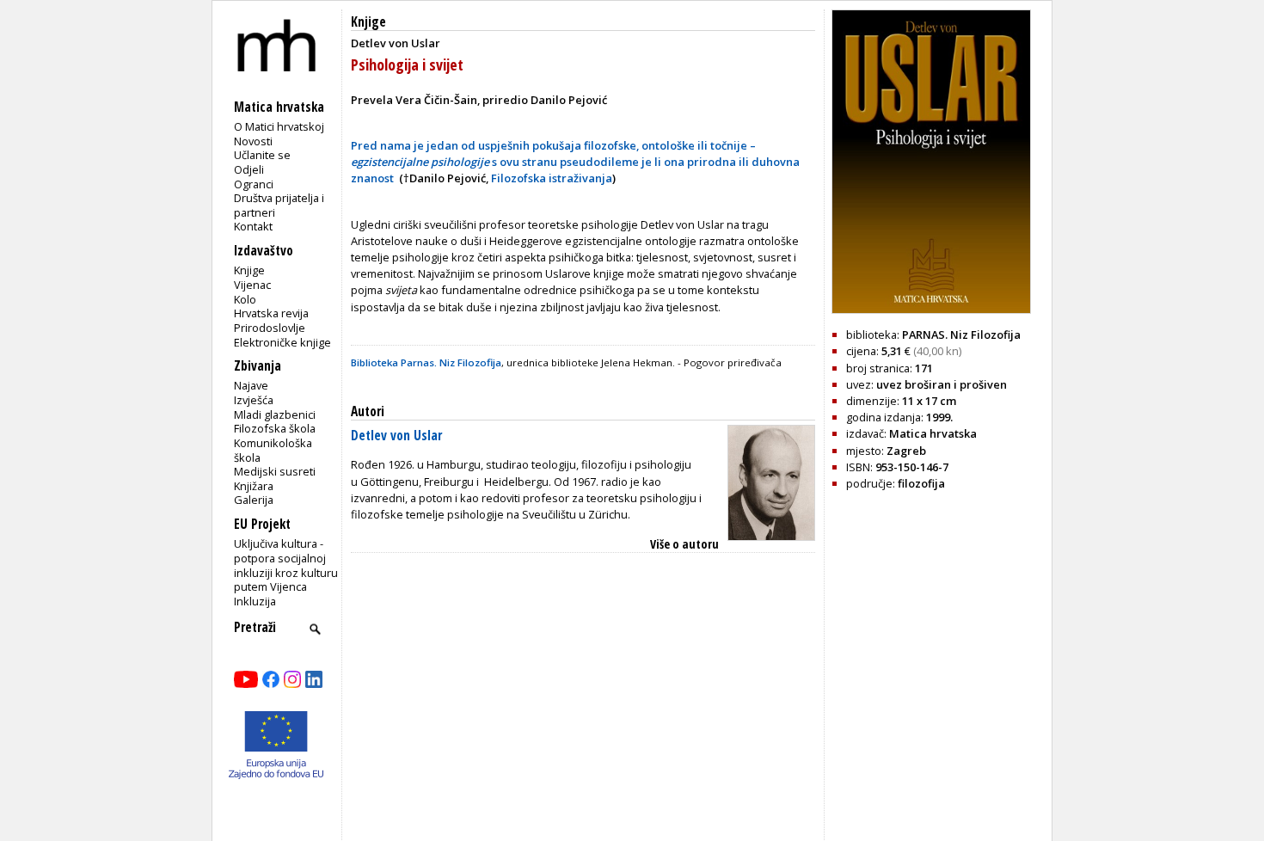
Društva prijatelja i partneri (279, 205)
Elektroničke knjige (282, 342)
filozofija (921, 483)
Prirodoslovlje (269, 327)
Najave (251, 385)
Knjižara (253, 486)
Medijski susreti (275, 471)
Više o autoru (684, 544)
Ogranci (253, 184)
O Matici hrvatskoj (279, 126)
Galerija (253, 499)
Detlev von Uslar (396, 436)
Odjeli (249, 169)
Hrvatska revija (271, 313)
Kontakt (253, 226)
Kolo (245, 299)
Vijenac (252, 284)
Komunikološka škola (273, 450)
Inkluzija (255, 601)
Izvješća (253, 400)
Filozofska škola (275, 428)
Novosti (253, 141)
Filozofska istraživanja (551, 178)
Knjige (249, 270)
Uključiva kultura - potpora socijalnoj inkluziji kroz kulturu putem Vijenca (286, 565)
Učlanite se (262, 155)
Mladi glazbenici (275, 414)
